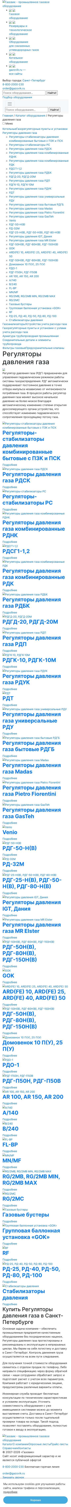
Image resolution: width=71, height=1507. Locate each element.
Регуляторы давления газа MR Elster (32, 240)
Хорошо (35, 1500)
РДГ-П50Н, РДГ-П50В (23, 272)
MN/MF (13, 292)
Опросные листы (39, 1444)
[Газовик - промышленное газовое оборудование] (35, 3)
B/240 (13, 284)
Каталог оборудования (30, 115)
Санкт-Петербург (33, 80)
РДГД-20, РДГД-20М (22, 176)
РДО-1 (13, 268)
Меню (9, 123)
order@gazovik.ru (13, 88)
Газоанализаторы (13, 324)
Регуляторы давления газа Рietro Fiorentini (36, 212)
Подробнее (9, 464)
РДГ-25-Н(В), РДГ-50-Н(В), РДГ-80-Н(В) (34, 232)
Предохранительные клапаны (45, 348)
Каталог (7, 1444)
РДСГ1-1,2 (15, 168)
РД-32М (14, 228)
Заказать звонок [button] (13, 1477)
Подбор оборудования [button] (17, 97)
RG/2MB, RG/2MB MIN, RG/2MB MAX (32, 296)
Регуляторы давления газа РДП (29, 180)
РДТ (11, 192)
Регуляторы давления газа (19, 132)
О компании (20, 1444)
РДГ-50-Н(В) (17, 224)
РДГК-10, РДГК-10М (21, 184)
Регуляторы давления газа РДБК (30, 172)
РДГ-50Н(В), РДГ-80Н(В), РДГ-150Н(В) (33, 244)
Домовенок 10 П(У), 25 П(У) (27, 264)
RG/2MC (14, 300)
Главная (7, 115)
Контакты (24, 1448)
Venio (12, 220)
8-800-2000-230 (13, 84)
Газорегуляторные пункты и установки (42, 128)
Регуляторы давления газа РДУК (30, 188)
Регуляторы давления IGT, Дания (30, 236)
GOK (12, 248)
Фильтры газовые (14, 348)
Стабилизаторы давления (26, 320)
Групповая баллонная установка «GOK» (35, 308)
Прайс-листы (59, 1444)
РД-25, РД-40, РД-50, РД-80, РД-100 (32, 316)
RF (10, 312)
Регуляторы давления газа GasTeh (31, 216)
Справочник (10, 1448)
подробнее (10, 1492)
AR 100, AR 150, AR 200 (24, 276)
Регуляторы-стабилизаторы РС (29, 144)
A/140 (12, 280)
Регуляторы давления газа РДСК (30, 148)
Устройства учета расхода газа (46, 324)
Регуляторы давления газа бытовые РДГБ (36, 204)
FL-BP (12, 288)
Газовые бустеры (20, 304)
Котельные (9, 128)
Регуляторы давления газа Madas (31, 208)
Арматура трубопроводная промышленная (30, 336)
